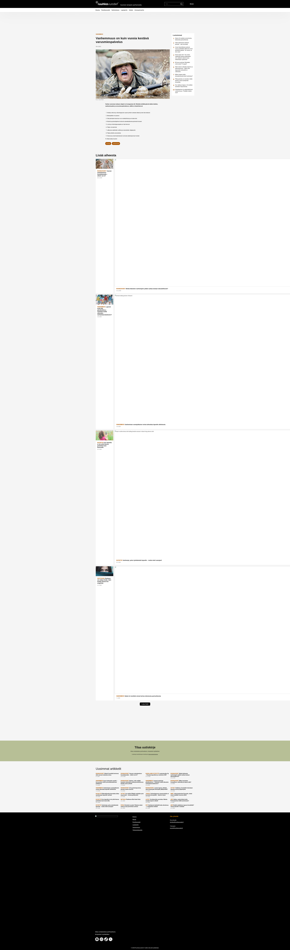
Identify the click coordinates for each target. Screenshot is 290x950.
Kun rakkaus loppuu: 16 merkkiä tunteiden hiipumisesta (183, 85)
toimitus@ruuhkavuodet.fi (177, 822)
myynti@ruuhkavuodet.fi (176, 828)
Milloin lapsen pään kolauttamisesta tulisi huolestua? (184, 75)
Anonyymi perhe (139, 10)
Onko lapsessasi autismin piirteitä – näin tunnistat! (182, 43)
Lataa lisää (145, 704)
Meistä (192, 4)
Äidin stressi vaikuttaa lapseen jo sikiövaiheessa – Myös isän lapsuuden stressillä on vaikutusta (184, 69)
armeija (108, 143)
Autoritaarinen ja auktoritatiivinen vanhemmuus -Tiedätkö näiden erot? (184, 91)
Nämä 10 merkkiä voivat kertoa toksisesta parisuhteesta (183, 39)
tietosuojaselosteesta (153, 754)
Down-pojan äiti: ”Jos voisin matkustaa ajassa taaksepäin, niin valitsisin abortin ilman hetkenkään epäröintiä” (183, 57)
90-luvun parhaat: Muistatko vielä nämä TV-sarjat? (182, 63)
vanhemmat (116, 143)
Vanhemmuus (115, 10)
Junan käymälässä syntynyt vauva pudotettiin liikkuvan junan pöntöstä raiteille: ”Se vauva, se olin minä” (184, 49)
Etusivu (98, 10)
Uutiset (131, 10)
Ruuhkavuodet (105, 10)
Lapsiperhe (124, 10)
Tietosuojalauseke (137, 830)
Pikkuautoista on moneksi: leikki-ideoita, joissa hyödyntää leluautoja (184, 80)
